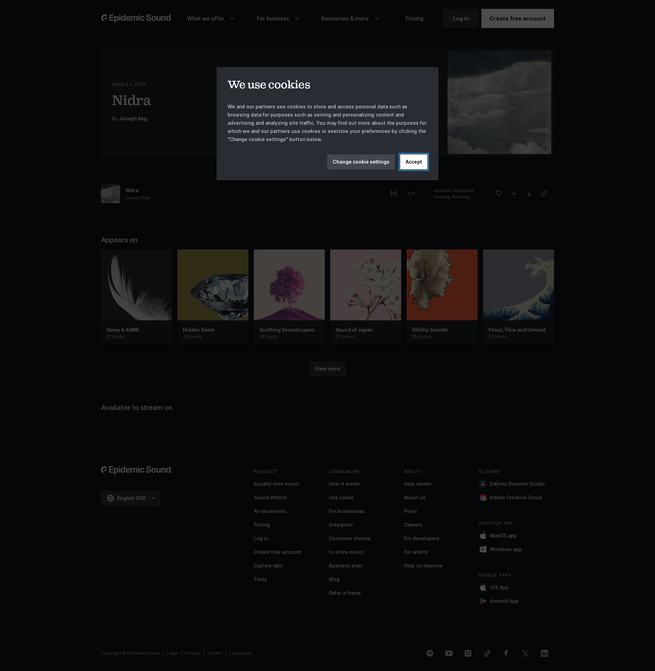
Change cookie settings (361, 162)
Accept (414, 162)
